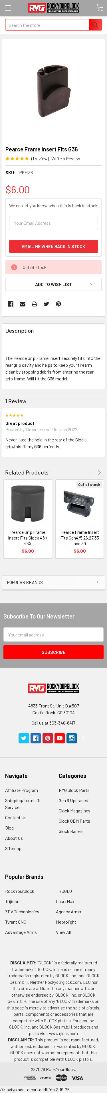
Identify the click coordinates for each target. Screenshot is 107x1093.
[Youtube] (59, 738)
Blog (9, 827)
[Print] (34, 304)
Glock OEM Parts (74, 821)
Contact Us (16, 817)
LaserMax (65, 901)
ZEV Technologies (22, 911)
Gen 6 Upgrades (73, 800)
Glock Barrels (71, 831)
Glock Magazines (74, 810)
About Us (14, 838)
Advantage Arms (21, 932)
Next (98, 472)
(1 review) (40, 158)
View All (63, 932)
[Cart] (100, 7)
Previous (91, 472)
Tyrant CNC (15, 921)
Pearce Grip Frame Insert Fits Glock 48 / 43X (27, 537)
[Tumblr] (83, 738)
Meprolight (66, 921)
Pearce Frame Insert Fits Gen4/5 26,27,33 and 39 (79, 537)
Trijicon (12, 901)
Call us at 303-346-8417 (53, 722)
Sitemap (13, 848)
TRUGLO (64, 891)
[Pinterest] (58, 304)
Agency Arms (68, 911)
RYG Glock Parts (74, 790)
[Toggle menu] (8, 8)
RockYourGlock (19, 891)
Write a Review (65, 158)
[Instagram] (71, 738)
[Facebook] (10, 304)
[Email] (22, 304)
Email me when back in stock (53, 246)
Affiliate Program (21, 790)
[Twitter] (46, 304)
